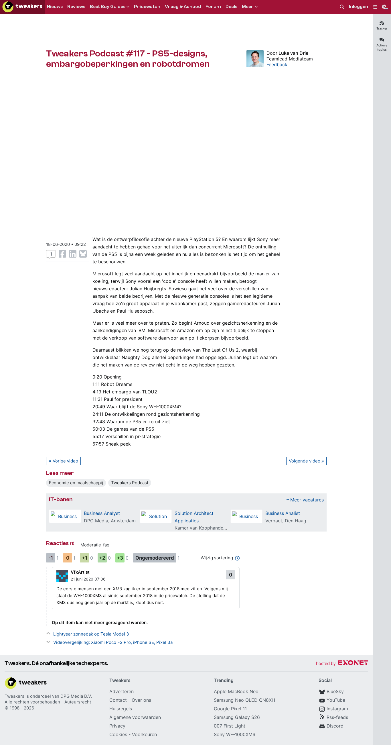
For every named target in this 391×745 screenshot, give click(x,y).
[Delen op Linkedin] (72, 254)
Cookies (118, 734)
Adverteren (121, 691)
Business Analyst (102, 513)
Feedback (276, 64)
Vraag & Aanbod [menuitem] (183, 6)
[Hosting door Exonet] (342, 663)
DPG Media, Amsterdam (110, 521)
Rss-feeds (337, 717)
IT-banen (60, 499)
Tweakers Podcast (129, 482)
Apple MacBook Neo (236, 691)
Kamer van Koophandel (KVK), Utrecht (216, 528)
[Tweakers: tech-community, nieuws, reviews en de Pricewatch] (22, 7)
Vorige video (65, 461)
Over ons (141, 700)
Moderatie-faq (94, 545)
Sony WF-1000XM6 (234, 734)
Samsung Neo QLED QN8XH (244, 700)
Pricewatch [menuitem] (147, 6)
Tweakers (14, 696)
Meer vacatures (307, 500)
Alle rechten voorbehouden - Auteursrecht (48, 702)
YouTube (336, 700)
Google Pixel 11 (230, 708)
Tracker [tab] (381, 28)
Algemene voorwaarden (135, 717)
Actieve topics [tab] (381, 47)
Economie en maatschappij (76, 482)
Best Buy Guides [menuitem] (107, 6)
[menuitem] (342, 7)
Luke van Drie (293, 53)
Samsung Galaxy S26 (237, 717)
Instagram (337, 708)
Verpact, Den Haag (285, 521)
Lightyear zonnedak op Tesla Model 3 (91, 634)
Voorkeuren (144, 734)
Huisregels (120, 708)
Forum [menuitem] (213, 6)
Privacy (117, 726)
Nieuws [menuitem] (55, 6)
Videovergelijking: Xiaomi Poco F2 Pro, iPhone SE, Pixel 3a (113, 642)
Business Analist (282, 513)
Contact (118, 700)
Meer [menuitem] (248, 6)
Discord (335, 726)
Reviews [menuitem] (76, 6)
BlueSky (335, 691)
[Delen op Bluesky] (83, 254)
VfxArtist (80, 572)
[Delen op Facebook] (62, 254)
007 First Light (229, 726)
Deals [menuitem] (231, 6)
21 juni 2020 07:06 (88, 579)
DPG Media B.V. (76, 696)
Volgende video (304, 461)
